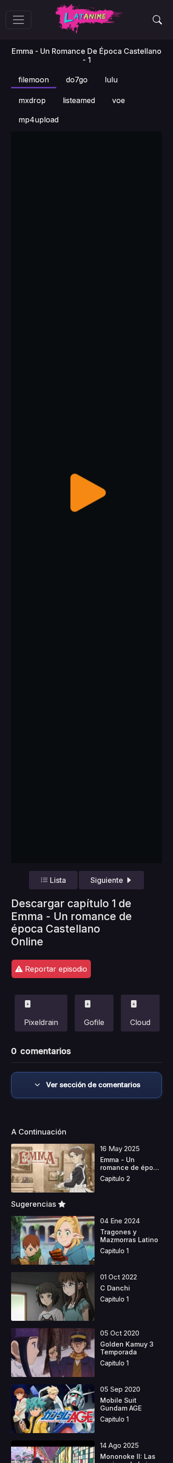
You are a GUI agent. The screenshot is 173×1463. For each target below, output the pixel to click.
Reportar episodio (55, 968)
